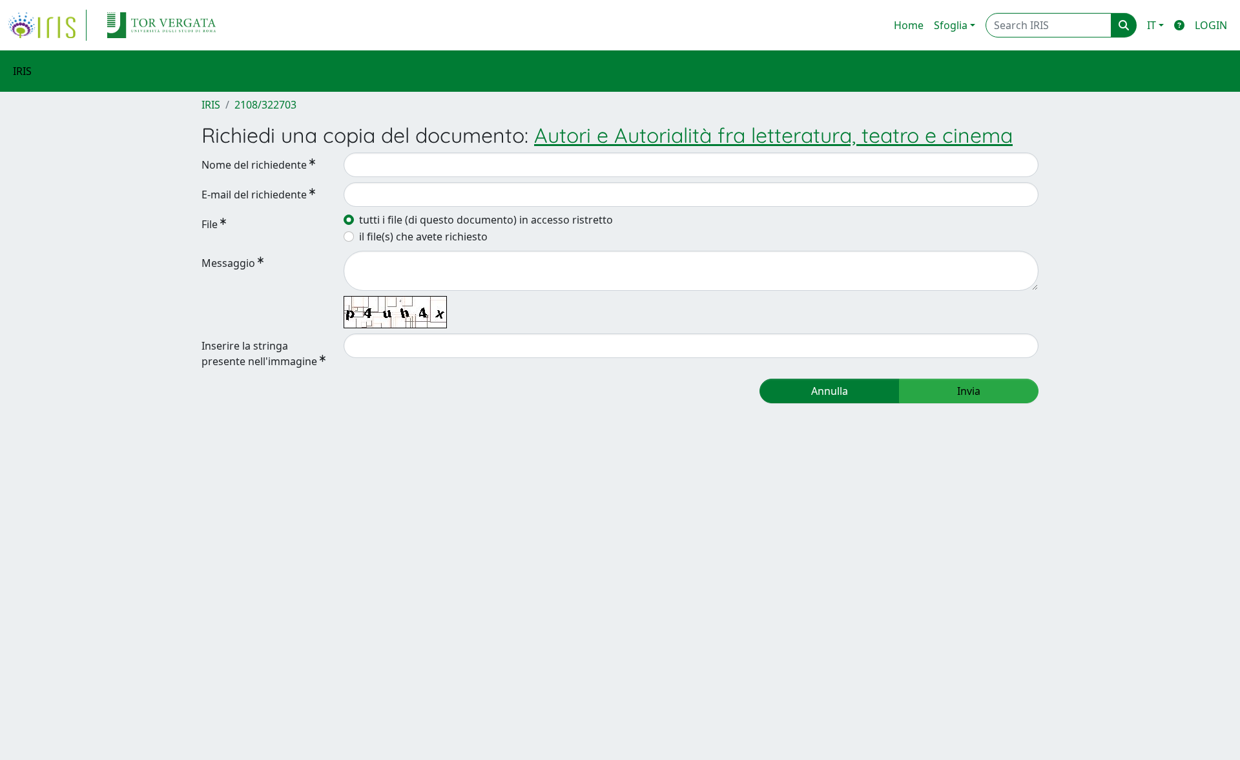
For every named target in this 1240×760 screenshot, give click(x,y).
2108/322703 (265, 105)
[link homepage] (47, 25)
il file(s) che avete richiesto (423, 236)
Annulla (829, 391)
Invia (968, 391)
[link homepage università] (161, 25)
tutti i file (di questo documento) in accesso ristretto (486, 220)
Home (909, 25)
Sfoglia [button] (950, 25)
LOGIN (1211, 25)
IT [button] (1151, 25)
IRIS (211, 105)
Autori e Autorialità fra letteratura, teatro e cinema (773, 135)
